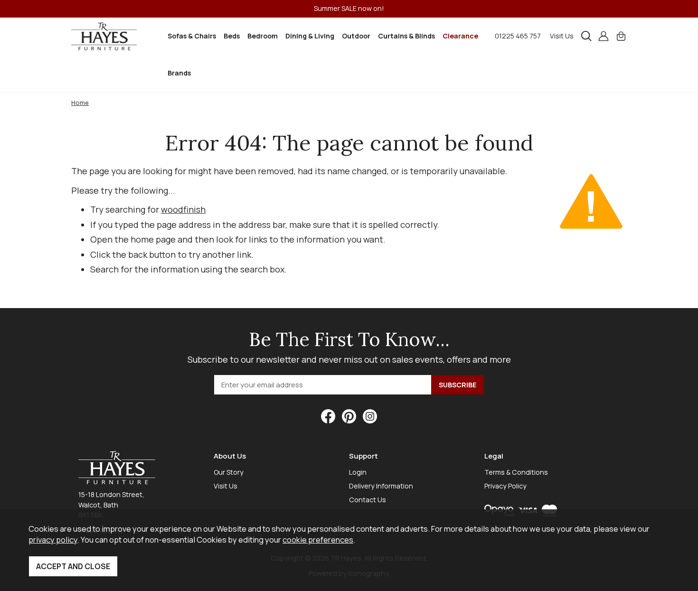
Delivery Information (381, 485)
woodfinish (183, 209)
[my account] (603, 36)
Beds (232, 35)
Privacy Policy (505, 485)
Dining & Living (309, 35)
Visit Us (562, 35)
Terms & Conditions (516, 472)
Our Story (229, 472)
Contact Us (367, 499)
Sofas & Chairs (192, 35)
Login (358, 472)
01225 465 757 (518, 35)
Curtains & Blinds (406, 35)
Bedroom (262, 35)
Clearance (460, 35)
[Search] (586, 36)
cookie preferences (318, 539)
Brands (179, 72)
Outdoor (356, 35)
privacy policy (52, 539)
